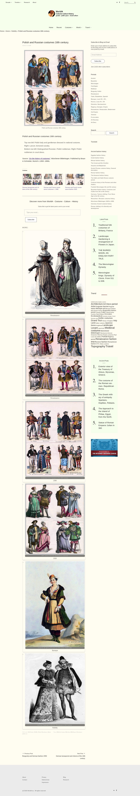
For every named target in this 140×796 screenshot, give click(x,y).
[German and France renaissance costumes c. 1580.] (53, 179)
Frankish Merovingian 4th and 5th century (103, 187)
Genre (8, 31)
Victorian (93, 114)
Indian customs (100, 323)
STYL (98, 344)
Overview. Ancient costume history (101, 204)
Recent (59, 27)
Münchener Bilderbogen (70, 732)
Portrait (104, 337)
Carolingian (94, 86)
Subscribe (31, 219)
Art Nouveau (94, 120)
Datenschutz (45, 780)
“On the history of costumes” (39, 159)
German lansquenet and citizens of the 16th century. (70, 756)
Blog (64, 777)
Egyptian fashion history (98, 155)
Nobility (14, 31)
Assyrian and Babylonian (98, 165)
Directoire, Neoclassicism (98, 104)
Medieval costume (61, 732)
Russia (49, 732)
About (34, 2)
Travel (87, 27)
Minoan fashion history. (98, 160)
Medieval (93, 89)
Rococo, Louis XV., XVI (98, 101)
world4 (29, 45)
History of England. (107, 321)
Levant (94, 328)
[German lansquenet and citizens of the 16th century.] (32, 179)
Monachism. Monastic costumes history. (103, 198)
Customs (93, 314)
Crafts (103, 312)
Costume (68, 27)
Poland (39, 732)
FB (119, 2)
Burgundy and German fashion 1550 (34, 755)
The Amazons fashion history (99, 175)
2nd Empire (94, 112)
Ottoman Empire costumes (105, 335)
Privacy (44, 777)
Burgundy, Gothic (96, 91)
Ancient (93, 78)
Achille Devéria (94, 302)
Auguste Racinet (102, 306)
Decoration (108, 314)
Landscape (108, 325)
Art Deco (93, 122)
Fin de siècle (95, 117)
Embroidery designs (107, 316)
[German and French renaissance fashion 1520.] (75, 179)
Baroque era (100, 308)
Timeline (17, 2)
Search (93, 130)
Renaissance (44, 732)
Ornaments (94, 335)
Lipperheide (101, 328)
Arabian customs (102, 302)
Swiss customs (104, 344)
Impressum (45, 782)
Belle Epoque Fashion (96, 310)
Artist (93, 306)
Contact (24, 780)
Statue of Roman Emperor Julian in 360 (106, 425)
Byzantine (94, 81)
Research (27, 2)
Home (51, 27)
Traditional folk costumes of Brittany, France (105, 228)
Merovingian (94, 83)
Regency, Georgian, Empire (99, 107)
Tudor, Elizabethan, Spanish (99, 96)
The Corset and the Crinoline (99, 163)
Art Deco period (110, 304)
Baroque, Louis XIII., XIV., (98, 99)
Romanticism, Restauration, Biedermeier (103, 109)
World (78, 27)
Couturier (98, 312)
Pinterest (117, 2)
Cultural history (110, 312)
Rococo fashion (101, 342)
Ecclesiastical (96, 316)
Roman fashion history (97, 172)
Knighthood (99, 325)
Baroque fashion (111, 308)
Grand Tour (96, 320)
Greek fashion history (97, 158)
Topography (98, 346)
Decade (8, 2)
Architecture (97, 304)
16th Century (31, 732)
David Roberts (100, 314)
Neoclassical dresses (106, 333)
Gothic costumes (105, 318)
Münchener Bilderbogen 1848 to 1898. (102, 201)
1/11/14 (24, 45)
